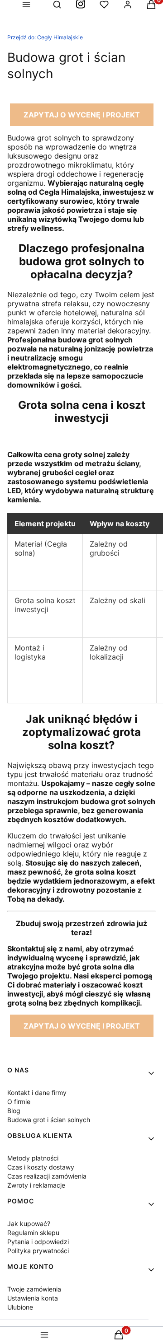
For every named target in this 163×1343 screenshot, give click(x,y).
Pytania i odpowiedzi (38, 1241)
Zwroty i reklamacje (36, 1185)
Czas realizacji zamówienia (46, 1176)
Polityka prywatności (38, 1250)
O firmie (18, 1101)
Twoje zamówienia (34, 1289)
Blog (13, 1110)
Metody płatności (32, 1158)
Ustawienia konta (32, 1298)
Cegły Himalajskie (45, 37)
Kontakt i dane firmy (37, 1092)
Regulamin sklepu (33, 1232)
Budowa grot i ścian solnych (48, 1119)
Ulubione (20, 1307)
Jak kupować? (28, 1223)
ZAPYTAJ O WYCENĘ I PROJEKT (82, 114)
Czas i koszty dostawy (40, 1167)
